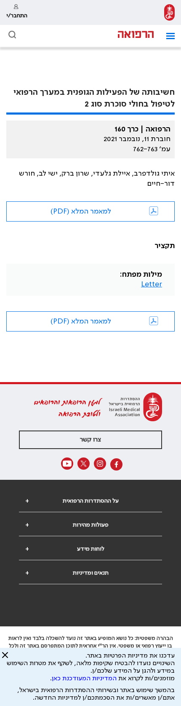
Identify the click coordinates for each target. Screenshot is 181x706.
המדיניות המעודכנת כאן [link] (84, 678)
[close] (5, 658)
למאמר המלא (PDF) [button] (81, 211)
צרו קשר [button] (90, 439)
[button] (167, 36)
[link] (169, 12)
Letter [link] (151, 284)
